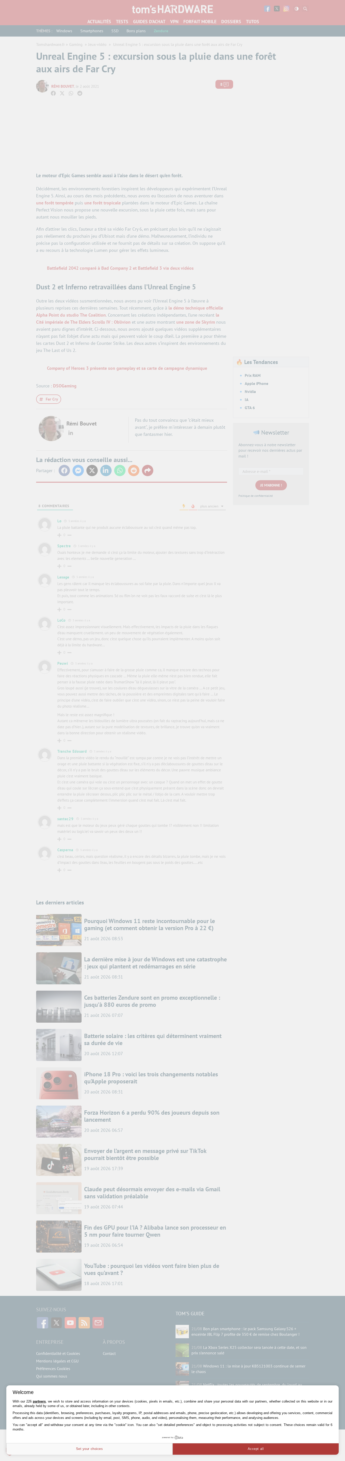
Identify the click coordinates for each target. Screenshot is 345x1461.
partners (39, 1401)
